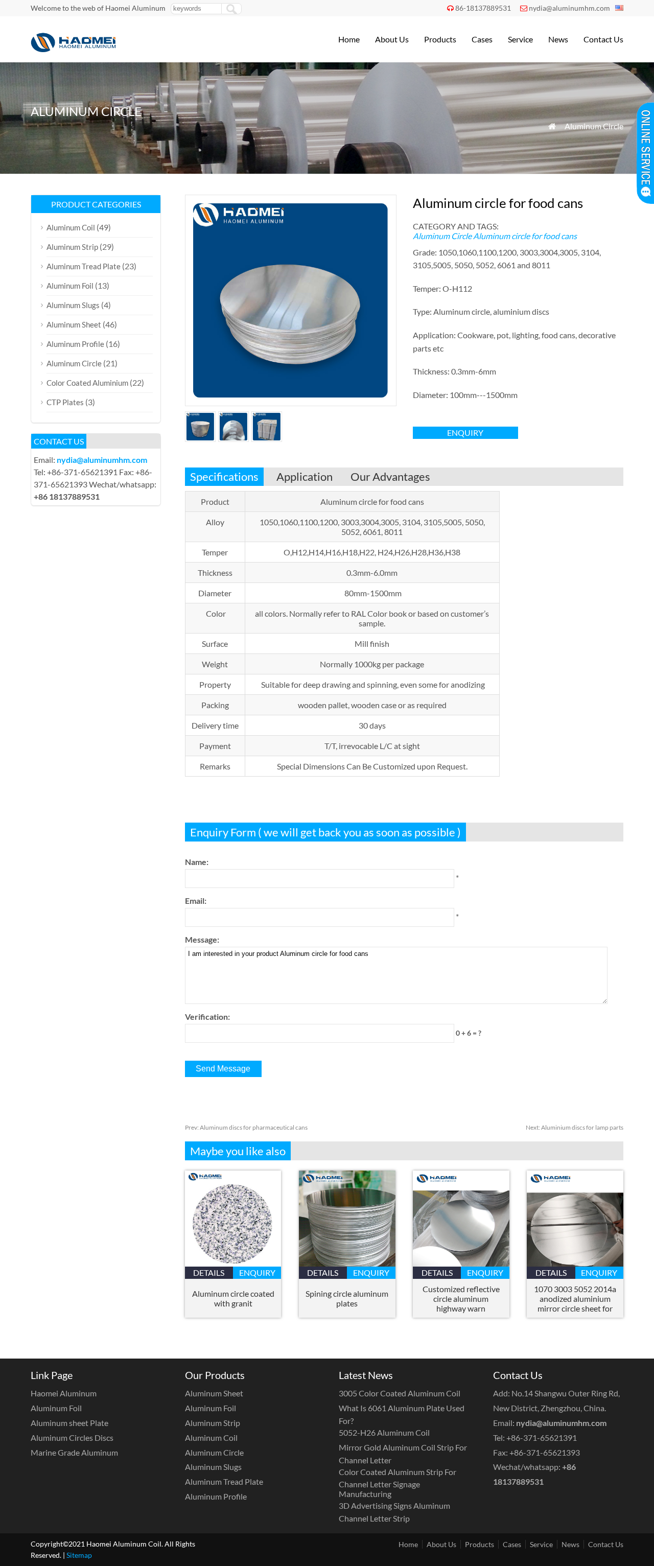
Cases (482, 39)
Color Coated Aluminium (87, 382)
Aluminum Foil (70, 285)
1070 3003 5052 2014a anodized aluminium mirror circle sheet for (575, 1298)
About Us (392, 39)
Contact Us (603, 39)
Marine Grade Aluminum (74, 1452)
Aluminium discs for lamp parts (574, 1127)
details (208, 1272)
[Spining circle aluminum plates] (347, 1263)
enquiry (465, 432)
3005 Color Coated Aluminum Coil (399, 1393)
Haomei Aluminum (64, 1393)
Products (440, 39)
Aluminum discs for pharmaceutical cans (246, 1127)
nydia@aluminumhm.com (569, 8)
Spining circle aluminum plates (347, 1298)
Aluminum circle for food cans (525, 236)
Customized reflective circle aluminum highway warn (461, 1298)
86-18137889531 (483, 8)
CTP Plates (65, 402)
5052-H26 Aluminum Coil (384, 1432)
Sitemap (79, 1555)
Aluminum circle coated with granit (233, 1298)
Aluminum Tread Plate (83, 266)
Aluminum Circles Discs (72, 1437)
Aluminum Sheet (73, 324)
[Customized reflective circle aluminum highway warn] (461, 1263)
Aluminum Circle (594, 126)
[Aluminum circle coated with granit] (233, 1263)
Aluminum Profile (75, 343)
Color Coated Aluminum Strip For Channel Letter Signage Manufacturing (397, 1483)
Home (349, 39)
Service (520, 39)
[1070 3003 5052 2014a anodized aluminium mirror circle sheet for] (575, 1263)
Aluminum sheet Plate (69, 1423)
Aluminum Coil (70, 227)
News (558, 39)
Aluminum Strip (72, 246)
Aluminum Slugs (73, 305)
